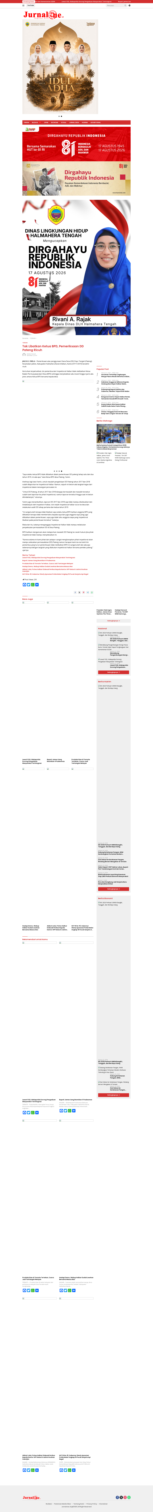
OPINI (46, 122)
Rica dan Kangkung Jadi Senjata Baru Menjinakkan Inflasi (112, 883)
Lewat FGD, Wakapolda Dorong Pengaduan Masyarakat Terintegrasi (48, 558)
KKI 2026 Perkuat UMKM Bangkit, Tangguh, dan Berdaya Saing (119, 640)
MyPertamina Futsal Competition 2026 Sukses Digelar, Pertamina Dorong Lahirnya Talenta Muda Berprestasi (113, 447)
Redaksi (49, 1504)
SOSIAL (63, 122)
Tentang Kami (78, 1504)
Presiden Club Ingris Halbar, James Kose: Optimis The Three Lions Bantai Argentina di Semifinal (104, 612)
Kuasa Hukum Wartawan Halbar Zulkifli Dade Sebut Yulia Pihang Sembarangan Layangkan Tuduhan (114, 405)
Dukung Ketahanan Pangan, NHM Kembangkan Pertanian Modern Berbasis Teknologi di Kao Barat (110, 853)
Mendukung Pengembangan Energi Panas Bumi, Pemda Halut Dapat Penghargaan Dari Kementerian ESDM (118, 654)
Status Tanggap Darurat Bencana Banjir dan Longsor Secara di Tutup (114, 413)
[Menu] (23, 5)
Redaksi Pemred (31, 354)
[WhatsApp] (129, 1497)
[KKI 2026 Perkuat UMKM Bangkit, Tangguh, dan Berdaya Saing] (113, 634)
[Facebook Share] (75, 592)
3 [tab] (59, 471)
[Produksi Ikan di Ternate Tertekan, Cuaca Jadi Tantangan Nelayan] (83, 679)
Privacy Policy (91, 1504)
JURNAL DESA (74, 122)
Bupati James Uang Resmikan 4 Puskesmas (75, 1)
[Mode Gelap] (130, 5)
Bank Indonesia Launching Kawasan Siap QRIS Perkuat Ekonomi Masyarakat (113, 875)
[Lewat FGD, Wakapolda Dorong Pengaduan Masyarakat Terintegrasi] (33, 679)
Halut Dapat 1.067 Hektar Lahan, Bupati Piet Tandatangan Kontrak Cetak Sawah (113, 868)
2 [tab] (61, 116)
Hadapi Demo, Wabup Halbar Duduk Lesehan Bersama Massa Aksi (47, 566)
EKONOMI (54, 122)
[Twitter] (121, 1497)
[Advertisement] (114, 350)
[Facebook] (117, 1497)
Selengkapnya (113, 621)
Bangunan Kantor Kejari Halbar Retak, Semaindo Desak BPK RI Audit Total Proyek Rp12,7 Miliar (115, 398)
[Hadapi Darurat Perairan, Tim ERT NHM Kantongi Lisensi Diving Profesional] (123, 530)
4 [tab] (61, 471)
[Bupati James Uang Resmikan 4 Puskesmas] (58, 679)
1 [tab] (59, 116)
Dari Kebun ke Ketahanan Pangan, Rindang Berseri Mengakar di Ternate (112, 860)
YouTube (30, 5)
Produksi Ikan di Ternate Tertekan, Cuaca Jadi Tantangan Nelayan (47, 563)
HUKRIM (85, 122)
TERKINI (26, 122)
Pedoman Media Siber (62, 1504)
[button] (125, 5)
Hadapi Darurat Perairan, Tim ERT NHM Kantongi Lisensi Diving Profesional (121, 612)
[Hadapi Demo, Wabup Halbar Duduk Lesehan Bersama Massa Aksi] (33, 846)
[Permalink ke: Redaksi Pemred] (24, 354)
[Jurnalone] (43, 15)
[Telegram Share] (87, 592)
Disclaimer (103, 1504)
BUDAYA (35, 122)
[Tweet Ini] (79, 592)
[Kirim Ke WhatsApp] (91, 592)
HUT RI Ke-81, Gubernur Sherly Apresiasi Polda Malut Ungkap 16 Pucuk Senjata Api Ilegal (55, 574)
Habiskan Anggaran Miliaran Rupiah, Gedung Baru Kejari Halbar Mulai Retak (115, 383)
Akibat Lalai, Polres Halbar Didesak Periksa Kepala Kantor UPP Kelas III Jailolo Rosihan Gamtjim (55, 570)
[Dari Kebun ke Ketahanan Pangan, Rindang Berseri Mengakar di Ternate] (113, 1083)
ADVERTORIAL (96, 122)
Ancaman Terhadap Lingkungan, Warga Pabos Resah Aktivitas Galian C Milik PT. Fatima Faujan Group (115, 375)
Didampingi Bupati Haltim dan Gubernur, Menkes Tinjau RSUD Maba (115, 390)
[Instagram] (125, 1497)
